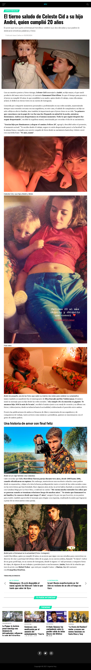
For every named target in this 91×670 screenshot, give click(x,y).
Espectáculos (11, 11)
